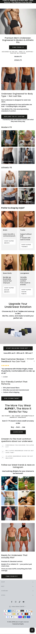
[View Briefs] (9, 219)
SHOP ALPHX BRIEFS (9, 242)
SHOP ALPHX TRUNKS (26, 246)
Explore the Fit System (14, 117)
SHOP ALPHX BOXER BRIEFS (9, 290)
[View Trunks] (26, 219)
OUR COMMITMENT (11, 399)
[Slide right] (33, 361)
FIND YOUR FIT (18, 47)
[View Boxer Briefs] (9, 262)
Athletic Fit (18, 60)
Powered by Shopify (18, 624)
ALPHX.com (15, 622)
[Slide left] (29, 361)
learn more (18, 432)
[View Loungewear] (26, 262)
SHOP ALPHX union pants (26, 292)
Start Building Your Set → (18, 348)
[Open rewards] (32, 630)
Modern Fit (18, 57)
